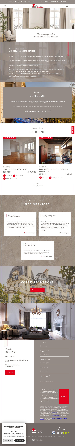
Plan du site (40, 438)
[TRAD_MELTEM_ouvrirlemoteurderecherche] (5, 6)
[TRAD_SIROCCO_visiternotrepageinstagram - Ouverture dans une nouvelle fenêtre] (15, 381)
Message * (45, 378)
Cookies (63, 438)
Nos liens (53, 438)
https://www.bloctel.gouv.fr (56, 417)
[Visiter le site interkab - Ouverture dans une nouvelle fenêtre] (63, 435)
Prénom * (44, 353)
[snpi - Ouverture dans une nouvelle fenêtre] (53, 434)
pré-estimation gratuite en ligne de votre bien (32, 64)
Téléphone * (46, 361)
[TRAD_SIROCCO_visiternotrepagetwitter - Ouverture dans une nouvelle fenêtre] (11, 381)
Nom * (43, 344)
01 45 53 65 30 (9, 359)
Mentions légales (45, 438)
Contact (73, 130)
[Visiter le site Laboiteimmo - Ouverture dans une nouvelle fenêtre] (37, 443)
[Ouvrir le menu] (67, 6)
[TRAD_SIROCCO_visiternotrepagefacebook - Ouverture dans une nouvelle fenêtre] (7, 381)
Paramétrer (8, 440)
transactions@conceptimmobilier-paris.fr (16, 362)
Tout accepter (19, 440)
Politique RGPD (58, 438)
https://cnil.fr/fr (54, 414)
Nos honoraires (34, 438)
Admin (50, 438)
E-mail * (44, 369)
